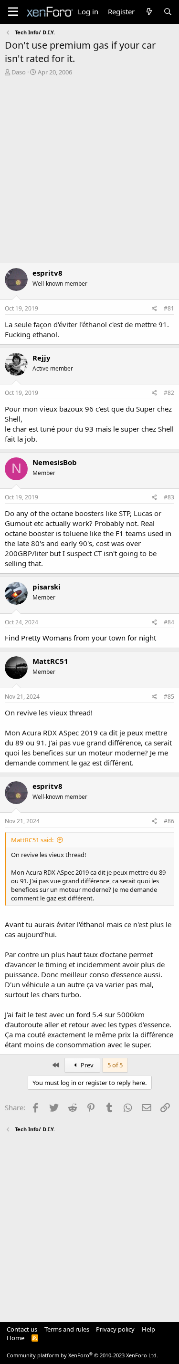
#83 (169, 497)
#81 (169, 308)
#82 (169, 393)
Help (148, 1329)
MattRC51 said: (32, 840)
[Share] (154, 308)
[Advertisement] (89, 170)
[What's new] (148, 12)
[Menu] (13, 12)
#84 (169, 622)
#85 (169, 696)
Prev (86, 1065)
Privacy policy (115, 1329)
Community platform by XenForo (82, 1355)
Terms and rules (66, 1329)
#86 (169, 821)
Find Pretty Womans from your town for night (80, 637)
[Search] (167, 12)
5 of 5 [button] (115, 1065)
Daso (18, 72)
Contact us (22, 1329)
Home (15, 1337)
